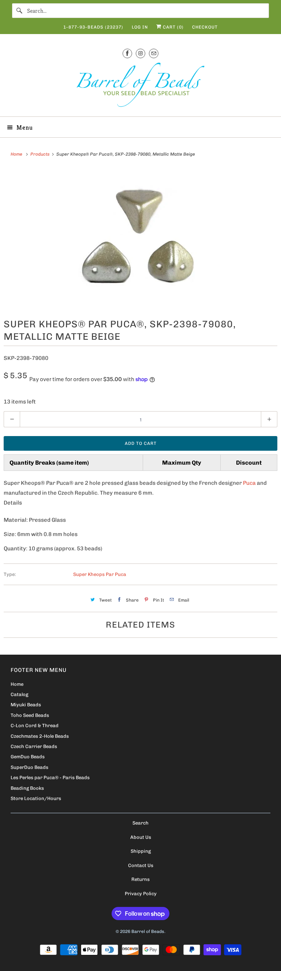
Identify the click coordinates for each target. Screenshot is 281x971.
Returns (140, 879)
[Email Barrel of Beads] (153, 53)
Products (40, 154)
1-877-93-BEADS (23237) (93, 27)
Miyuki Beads (26, 704)
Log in (140, 27)
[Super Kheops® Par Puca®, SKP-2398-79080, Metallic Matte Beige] (140, 237)
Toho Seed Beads (30, 715)
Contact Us (140, 865)
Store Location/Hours (36, 798)
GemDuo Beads (28, 756)
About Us (140, 837)
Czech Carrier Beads (34, 746)
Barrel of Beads (147, 931)
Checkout (205, 27)
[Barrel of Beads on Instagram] (140, 53)
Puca (249, 483)
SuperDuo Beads (29, 767)
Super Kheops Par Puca (99, 574)
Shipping (141, 851)
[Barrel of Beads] (140, 86)
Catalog (19, 694)
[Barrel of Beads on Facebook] (127, 53)
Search (140, 823)
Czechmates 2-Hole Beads (40, 736)
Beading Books (27, 788)
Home (17, 684)
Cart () (172, 27)
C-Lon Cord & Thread (35, 725)
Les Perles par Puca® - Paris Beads (50, 777)
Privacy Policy (141, 893)
